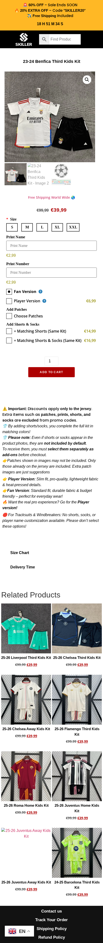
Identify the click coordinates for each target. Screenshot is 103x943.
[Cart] (92, 39)
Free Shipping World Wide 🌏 (51, 197)
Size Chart (19, 553)
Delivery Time (22, 567)
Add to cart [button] (77, 749)
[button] (6, 39)
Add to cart (51, 372)
